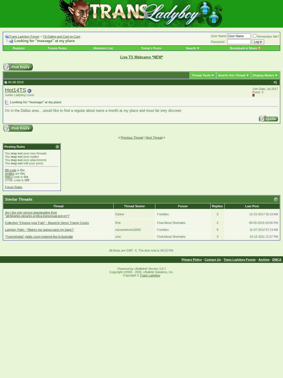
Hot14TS (15, 90)
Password (217, 41)
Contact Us (213, 259)
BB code (10, 170)
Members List (103, 48)
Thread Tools (201, 75)
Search (191, 48)
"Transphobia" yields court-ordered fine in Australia (39, 236)
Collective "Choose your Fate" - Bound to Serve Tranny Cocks (47, 222)
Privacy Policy (192, 259)
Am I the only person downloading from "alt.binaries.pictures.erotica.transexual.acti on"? (37, 214)
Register (19, 48)
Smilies (9, 173)
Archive (263, 259)
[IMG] (8, 176)
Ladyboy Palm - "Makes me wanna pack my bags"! (39, 229)
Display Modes (263, 75)
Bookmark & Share (244, 48)
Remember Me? (268, 36)
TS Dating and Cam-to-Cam (61, 36)
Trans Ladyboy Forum (24, 36)
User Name (218, 36)
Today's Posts (151, 48)
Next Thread (154, 137)
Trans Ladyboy (150, 275)
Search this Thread (231, 75)
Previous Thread (132, 137)
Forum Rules (57, 48)
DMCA (276, 259)
